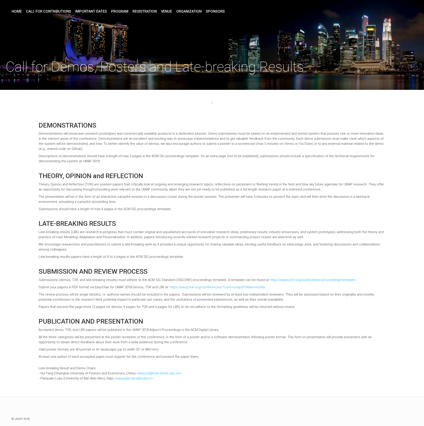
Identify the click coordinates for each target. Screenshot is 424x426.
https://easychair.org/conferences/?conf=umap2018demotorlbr (217, 287)
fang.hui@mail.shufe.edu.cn (159, 373)
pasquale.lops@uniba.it (133, 378)
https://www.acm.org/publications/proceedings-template (312, 280)
